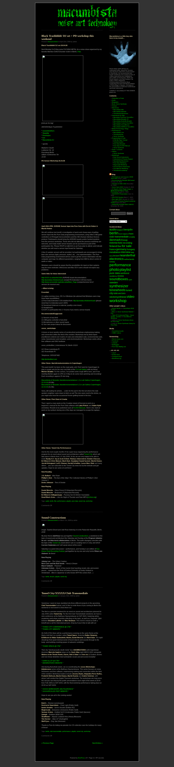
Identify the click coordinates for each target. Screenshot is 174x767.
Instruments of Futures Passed (123, 159)
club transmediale (55, 731)
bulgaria (125, 234)
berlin (51, 501)
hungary (131, 249)
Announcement (53, 41)
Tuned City (88, 454)
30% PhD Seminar (118, 197)
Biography (115, 102)
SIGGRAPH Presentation (120, 194)
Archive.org (91, 497)
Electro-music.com (117, 339)
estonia (113, 242)
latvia (111, 256)
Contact (114, 106)
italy (132, 252)
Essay (124, 240)
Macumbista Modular (119, 111)
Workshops (115, 155)
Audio (114, 100)
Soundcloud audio (118, 331)
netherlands (129, 259)
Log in (114, 352)
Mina (113, 311)
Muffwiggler (115, 344)
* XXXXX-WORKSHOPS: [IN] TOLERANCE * (57, 689)
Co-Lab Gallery (81, 369)
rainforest (124, 273)
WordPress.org (116, 358)
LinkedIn (114, 343)
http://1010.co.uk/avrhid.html (51, 278)
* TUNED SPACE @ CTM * (51, 646)
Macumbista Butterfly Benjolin (122, 121)
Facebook (115, 341)
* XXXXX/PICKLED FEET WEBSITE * (55, 691)
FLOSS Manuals (79, 408)
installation (114, 252)
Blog (113, 175)
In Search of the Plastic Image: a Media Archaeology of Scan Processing (122, 190)
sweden (113, 282)
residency (113, 276)
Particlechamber (118, 142)
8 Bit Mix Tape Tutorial (120, 140)
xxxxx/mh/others (48, 131)
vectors (121, 293)
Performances (116, 130)
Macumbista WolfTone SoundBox (123, 126)
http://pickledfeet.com (49, 359)
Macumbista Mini (118, 109)
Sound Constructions (53, 517)
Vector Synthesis (118, 136)
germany (121, 249)
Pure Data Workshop (119, 163)
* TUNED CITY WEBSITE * (51, 629)
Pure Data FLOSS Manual (121, 145)
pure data (75, 501)
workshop (89, 501)
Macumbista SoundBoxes (121, 125)
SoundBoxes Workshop (120, 168)
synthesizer (118, 286)
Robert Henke (116, 308)
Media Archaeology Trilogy (120, 128)
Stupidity (46, 133)
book (120, 234)
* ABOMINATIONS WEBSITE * (52, 663)
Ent (44, 138)
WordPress (81, 758)
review (120, 276)
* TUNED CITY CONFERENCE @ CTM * (56, 627)
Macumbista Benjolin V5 (120, 119)
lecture (52, 576)
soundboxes (118, 279)
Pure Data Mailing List (119, 346)
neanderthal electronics (122, 257)
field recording (125, 243)
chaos (130, 233)
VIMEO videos (116, 333)
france (112, 249)
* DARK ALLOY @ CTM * (50, 661)
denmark (115, 239)
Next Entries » (97, 743)
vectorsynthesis (117, 296)
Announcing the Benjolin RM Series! (123, 180)
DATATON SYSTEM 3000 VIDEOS (123, 204)
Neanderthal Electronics (120, 161)
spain (130, 279)
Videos (114, 151)
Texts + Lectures (117, 149)
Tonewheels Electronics (120, 113)
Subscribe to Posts (118, 98)
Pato (79, 52)
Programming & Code (118, 138)
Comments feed (117, 356)
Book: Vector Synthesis (119, 104)
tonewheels (117, 290)
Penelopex (47, 135)
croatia (132, 237)
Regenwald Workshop (120, 164)
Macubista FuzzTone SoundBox (123, 117)
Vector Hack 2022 (117, 187)
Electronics (115, 108)
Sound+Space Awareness (121, 166)
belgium (120, 230)
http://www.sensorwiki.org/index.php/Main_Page (59, 282)
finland (113, 246)
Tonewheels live (118, 134)
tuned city (82, 501)
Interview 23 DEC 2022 (119, 183)
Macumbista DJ (48, 140)
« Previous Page (47, 743)
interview (125, 252)
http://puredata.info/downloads (52, 280)
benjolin (128, 229)
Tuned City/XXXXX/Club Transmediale (64, 593)
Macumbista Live (118, 132)
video (130, 296)
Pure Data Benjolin (119, 144)
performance (61, 501)
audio (47, 501)
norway (112, 262)
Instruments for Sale (118, 115)
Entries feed (116, 354)
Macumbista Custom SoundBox (123, 123)
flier (55, 501)
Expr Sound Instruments (121, 157)
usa (115, 293)
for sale (126, 246)
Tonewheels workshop (120, 170)
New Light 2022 (117, 199)
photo (114, 269)
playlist (68, 501)
